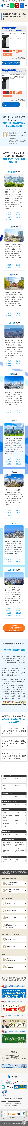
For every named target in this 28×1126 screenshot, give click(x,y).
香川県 (9, 562)
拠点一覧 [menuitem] (3, 1101)
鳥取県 (18, 510)
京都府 (18, 459)
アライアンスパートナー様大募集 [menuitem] (8, 1105)
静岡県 (18, 410)
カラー (4, 804)
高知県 (9, 559)
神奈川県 (18, 313)
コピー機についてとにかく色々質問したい (15, 1032)
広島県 (9, 510)
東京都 (9, 313)
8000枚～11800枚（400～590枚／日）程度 (7, 850)
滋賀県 (18, 461)
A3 (3, 796)
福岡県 (9, 608)
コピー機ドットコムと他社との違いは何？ (15, 1016)
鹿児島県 (18, 613)
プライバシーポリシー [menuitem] (6, 1103)
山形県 (18, 217)
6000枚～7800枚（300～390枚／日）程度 (20, 844)
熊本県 (18, 608)
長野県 (9, 363)
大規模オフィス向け (7, 860)
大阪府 (9, 459)
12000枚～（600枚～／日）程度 (19, 850)
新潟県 (9, 361)
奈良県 (9, 464)
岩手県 (9, 219)
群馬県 (9, 265)
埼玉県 (9, 315)
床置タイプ (17, 834)
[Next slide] (26, 1114)
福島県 (18, 214)
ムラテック (17, 785)
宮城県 (18, 212)
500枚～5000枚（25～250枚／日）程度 (7, 844)
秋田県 (9, 217)
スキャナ (5, 812)
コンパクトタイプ (7, 834)
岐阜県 (9, 412)
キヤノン (5, 779)
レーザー (5, 826)
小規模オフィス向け (19, 860)
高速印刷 (5, 820)
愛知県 (9, 410)
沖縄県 (18, 615)
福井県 (9, 366)
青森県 (9, 214)
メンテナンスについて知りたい (13, 1001)
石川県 (18, 363)
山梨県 (18, 267)
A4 (16, 796)
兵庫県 (9, 461)
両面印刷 (17, 815)
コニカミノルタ (19, 782)
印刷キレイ (17, 820)
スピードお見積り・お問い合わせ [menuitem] (8, 1098)
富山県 (18, 361)
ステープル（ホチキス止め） (7, 816)
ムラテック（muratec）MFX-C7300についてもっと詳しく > (11, 62)
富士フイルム (18, 779)
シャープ (5, 782)
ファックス (17, 812)
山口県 (18, 512)
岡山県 (9, 512)
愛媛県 (18, 562)
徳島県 (18, 559)
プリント (17, 823)
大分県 (9, 613)
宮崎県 (18, 610)
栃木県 (9, 267)
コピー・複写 (6, 823)
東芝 (4, 785)
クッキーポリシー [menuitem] (17, 1103)
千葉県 (18, 315)
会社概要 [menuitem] (20, 1098)
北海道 (9, 212)
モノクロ (17, 804)
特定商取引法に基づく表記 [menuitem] (13, 1101)
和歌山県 (18, 464)
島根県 (9, 515)
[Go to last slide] (1, 1114)
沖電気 (4, 788)
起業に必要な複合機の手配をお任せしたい (15, 986)
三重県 (18, 412)
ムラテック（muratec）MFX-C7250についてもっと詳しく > (11, 104)
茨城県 (18, 265)
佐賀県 (9, 610)
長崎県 (9, 615)
